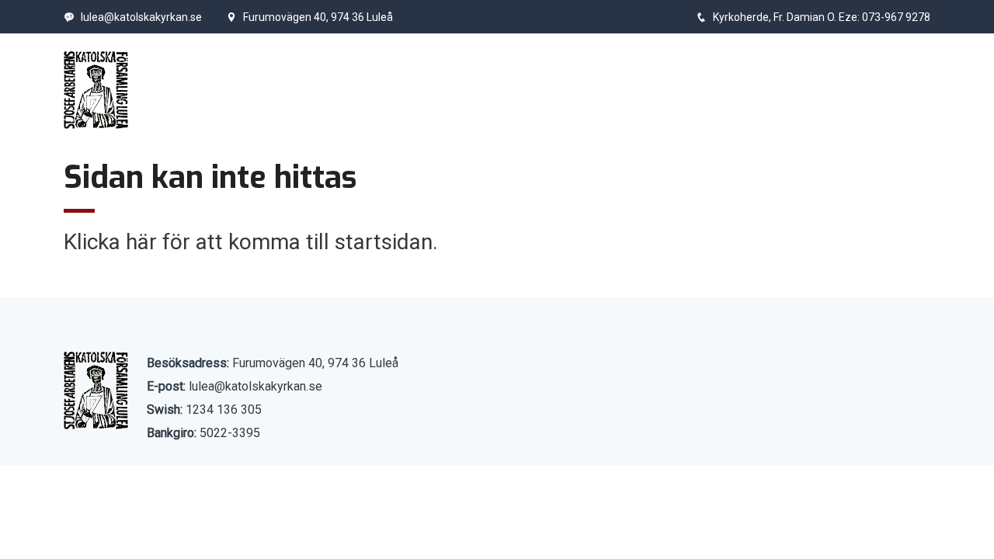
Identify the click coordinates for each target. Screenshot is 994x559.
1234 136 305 (224, 409)
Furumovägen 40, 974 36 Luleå (318, 17)
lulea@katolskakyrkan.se (141, 17)
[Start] (96, 90)
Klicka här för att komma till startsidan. (251, 242)
